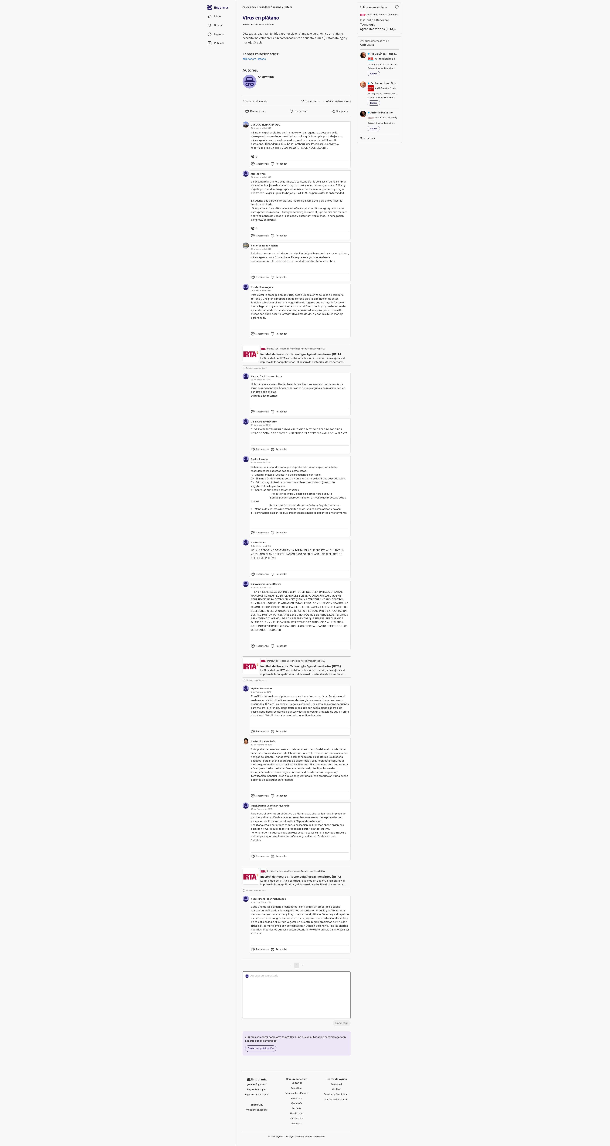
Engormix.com (249, 7)
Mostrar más (367, 138)
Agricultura (264, 7)
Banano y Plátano (282, 7)
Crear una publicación (261, 1048)
